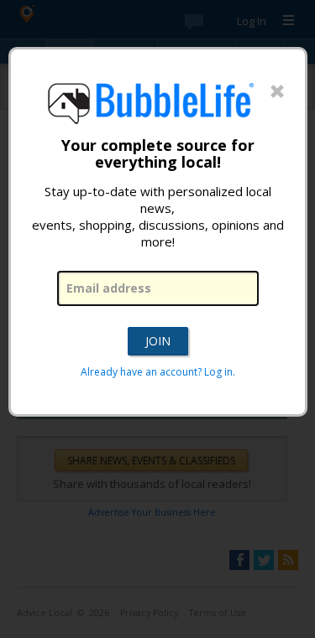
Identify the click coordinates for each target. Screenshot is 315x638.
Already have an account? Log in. (158, 372)
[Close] (277, 92)
